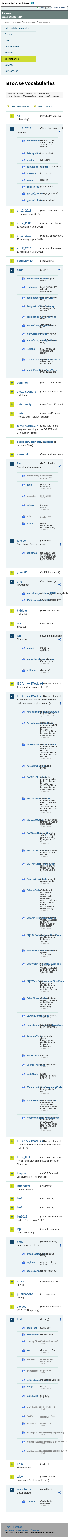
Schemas (9, 52)
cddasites (32, 287)
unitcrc (30, 523)
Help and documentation (17, 28)
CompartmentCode (33, 879)
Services (9, 65)
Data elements (12, 46)
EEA (19, 3)
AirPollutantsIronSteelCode (33, 744)
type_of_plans (33, 200)
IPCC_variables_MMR (33, 600)
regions (31, 349)
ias (19, 623)
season (30, 180)
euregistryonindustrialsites (28, 441)
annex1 (30, 648)
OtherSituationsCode (33, 998)
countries (32, 553)
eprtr (20, 413)
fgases (21, 540)
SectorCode (33, 1055)
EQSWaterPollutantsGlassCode (33, 964)
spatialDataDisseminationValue (33, 359)
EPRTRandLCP (27, 425)
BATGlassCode (33, 820)
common (23, 382)
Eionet (18, 22)
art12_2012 (24, 128)
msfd (20, 1241)
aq (18, 115)
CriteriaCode (33, 890)
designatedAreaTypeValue (33, 297)
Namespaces (11, 71)
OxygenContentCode (33, 1015)
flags (29, 484)
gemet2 (22, 572)
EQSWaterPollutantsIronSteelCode (33, 981)
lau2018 (22, 1216)
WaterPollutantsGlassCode (33, 1100)
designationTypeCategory (33, 306)
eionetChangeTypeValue (33, 325)
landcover (23, 1185)
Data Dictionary (30, 22)
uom (20, 1464)
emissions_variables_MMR (33, 593)
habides (22, 610)
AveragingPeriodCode (33, 766)
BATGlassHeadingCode (33, 833)
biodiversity (25, 260)
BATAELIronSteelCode (33, 798)
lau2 (19, 1207)
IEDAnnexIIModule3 (28, 696)
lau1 (19, 1198)
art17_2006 (24, 223)
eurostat (22, 454)
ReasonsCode (33, 1036)
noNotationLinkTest (33, 1380)
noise (20, 1281)
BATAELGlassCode (33, 777)
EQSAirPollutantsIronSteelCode (33, 935)
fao (19, 463)
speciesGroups (33, 1271)
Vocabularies (12, 59)
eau (28, 1350)
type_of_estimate (33, 193)
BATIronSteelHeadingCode (33, 863)
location (31, 160)
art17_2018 (24, 248)
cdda (20, 269)
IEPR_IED (23, 1157)
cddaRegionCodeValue (33, 278)
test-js (30, 1386)
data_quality (33, 153)
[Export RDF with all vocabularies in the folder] (59, 132)
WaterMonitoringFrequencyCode (33, 1087)
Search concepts (45, 106)
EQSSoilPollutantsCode (33, 950)
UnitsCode (32, 1074)
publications (25, 1294)
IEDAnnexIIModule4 (28, 1141)
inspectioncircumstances (33, 659)
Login (42, 8)
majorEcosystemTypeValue (33, 340)
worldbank (24, 1489)
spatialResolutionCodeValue (33, 370)
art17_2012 (24, 235)
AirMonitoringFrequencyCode (33, 712)
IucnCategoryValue (33, 334)
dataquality (24, 404)
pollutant (31, 670)
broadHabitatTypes (33, 1254)
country (31, 1501)
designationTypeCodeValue (33, 317)
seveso (22, 1306)
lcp (19, 1229)
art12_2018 (24, 210)
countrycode (33, 140)
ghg (19, 581)
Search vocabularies (20, 106)
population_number (33, 166)
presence (31, 173)
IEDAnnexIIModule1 (28, 683)
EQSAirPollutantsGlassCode (33, 917)
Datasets (9, 34)
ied (19, 635)
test (19, 1319)
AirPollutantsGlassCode (33, 723)
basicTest (32, 1328)
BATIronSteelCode (33, 850)
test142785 (32, 1396)
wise (20, 1476)
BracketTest (33, 1334)
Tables (8, 40)
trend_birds (33, 186)
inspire (21, 1173)
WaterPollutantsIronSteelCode (33, 1117)
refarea (30, 505)
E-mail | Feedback (14, 1527)
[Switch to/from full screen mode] (48, 8)
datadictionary (26, 391)
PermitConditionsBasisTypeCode (33, 1025)
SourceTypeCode (33, 1064)
